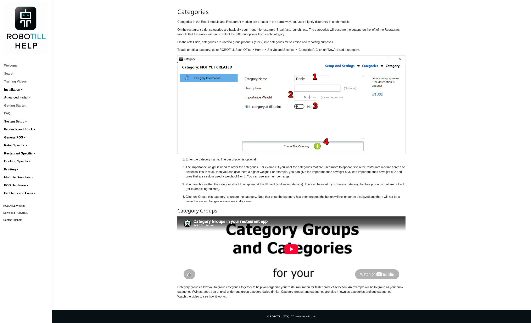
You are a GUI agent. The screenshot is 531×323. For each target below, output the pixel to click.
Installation (12, 89)
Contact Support (12, 220)
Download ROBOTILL (15, 212)
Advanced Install (16, 97)
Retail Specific (15, 145)
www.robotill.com (305, 316)
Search (9, 73)
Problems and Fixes (19, 193)
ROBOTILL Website (14, 205)
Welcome (10, 65)
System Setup (14, 121)
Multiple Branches (17, 177)
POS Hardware (15, 185)
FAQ (7, 113)
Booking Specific (16, 161)
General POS (14, 137)
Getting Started (15, 105)
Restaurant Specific (18, 153)
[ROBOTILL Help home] (26, 28)
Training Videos (15, 81)
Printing (10, 169)
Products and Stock (19, 129)
